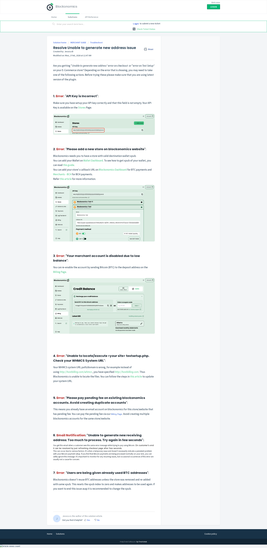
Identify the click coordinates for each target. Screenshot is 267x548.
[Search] (53, 24)
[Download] (127, 240)
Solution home (60, 42)
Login (136, 23)
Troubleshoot (96, 42)
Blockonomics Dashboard (113, 169)
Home (54, 17)
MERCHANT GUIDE (78, 42)
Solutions (72, 17)
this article (66, 179)
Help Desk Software (128, 541)
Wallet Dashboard (93, 160)
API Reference (91, 17)
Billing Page (59, 272)
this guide (68, 165)
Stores (81, 107)
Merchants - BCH (62, 174)
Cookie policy (210, 533)
